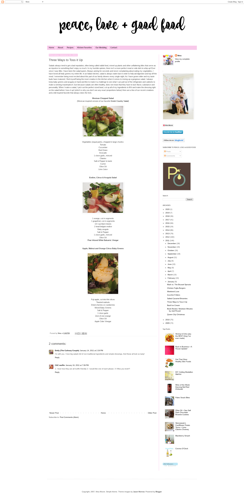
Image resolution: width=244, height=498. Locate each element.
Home (51, 48)
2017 (167, 220)
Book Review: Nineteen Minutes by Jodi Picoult (180, 310)
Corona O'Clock (181, 449)
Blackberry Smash (182, 436)
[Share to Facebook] (83, 333)
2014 (167, 230)
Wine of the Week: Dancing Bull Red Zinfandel (182, 387)
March (170, 275)
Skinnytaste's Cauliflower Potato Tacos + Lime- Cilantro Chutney (182, 426)
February (172, 278)
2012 (167, 237)
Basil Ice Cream (173, 305)
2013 (167, 234)
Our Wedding (101, 48)
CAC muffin (60, 365)
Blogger (159, 492)
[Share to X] (81, 333)
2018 (167, 216)
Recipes (70, 48)
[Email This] (76, 333)
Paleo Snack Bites (182, 398)
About (60, 48)
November (172, 247)
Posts (168, 151)
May (170, 268)
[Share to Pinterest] (86, 333)
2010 (167, 320)
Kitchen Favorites (84, 48)
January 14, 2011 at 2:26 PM (91, 350)
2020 (167, 209)
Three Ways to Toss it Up (177, 302)
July (169, 261)
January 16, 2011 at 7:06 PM (77, 365)
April (170, 271)
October (171, 250)
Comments (170, 156)
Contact (113, 48)
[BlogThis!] (78, 333)
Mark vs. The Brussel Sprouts (179, 285)
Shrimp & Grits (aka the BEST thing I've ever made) (183, 336)
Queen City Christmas (176, 314)
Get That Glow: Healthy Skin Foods (183, 360)
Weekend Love (173, 291)
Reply (57, 357)
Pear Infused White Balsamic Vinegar (103, 240)
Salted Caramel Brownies (177, 298)
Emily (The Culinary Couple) (67, 350)
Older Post (152, 413)
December (172, 243)
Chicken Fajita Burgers (176, 288)
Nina (179, 56)
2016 (167, 223)
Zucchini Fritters (173, 295)
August (171, 257)
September (172, 254)
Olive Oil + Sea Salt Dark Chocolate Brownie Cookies (183, 412)
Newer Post (54, 413)
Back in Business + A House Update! (183, 348)
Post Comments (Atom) (69, 417)
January (171, 282)
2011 (167, 240)
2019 (167, 213)
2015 (167, 227)
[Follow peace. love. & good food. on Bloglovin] (174, 141)
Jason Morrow (138, 492)
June (170, 264)
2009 (167, 323)
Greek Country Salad (119, 101)
